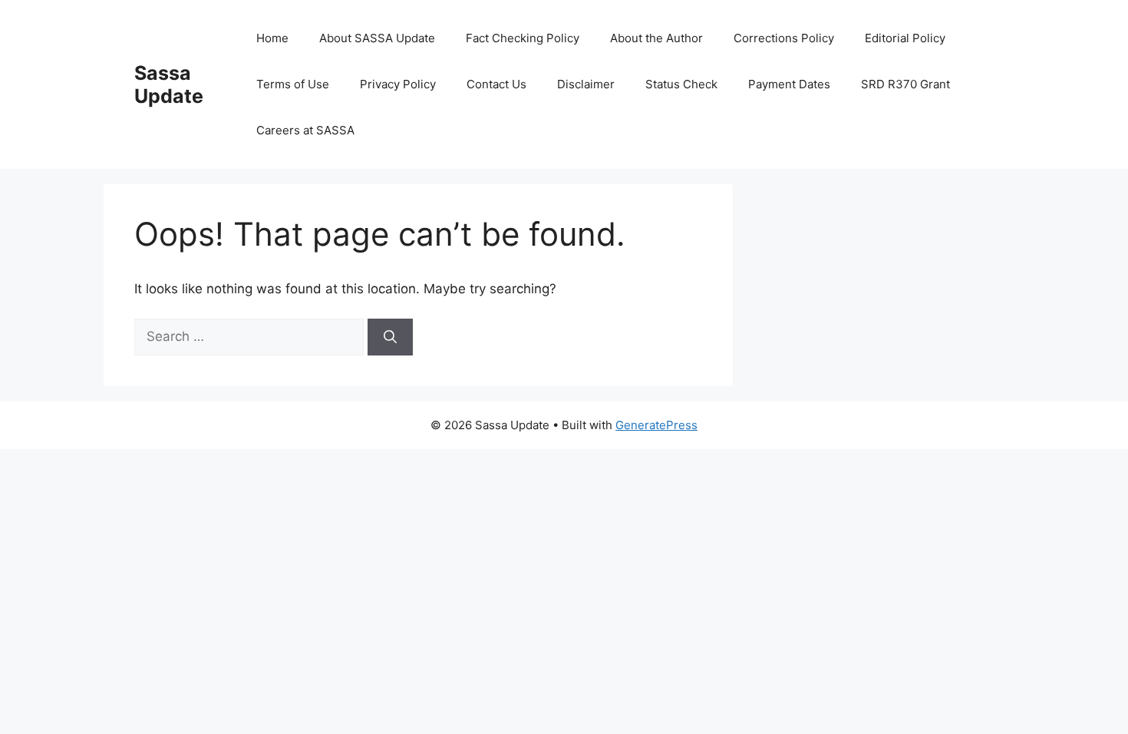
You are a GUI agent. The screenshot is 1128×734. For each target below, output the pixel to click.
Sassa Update (168, 84)
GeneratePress (656, 425)
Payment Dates (789, 84)
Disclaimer (586, 84)
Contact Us (496, 84)
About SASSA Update (377, 38)
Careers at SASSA (305, 130)
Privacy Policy (398, 84)
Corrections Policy (784, 38)
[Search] (390, 337)
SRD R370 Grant (905, 84)
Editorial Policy (905, 38)
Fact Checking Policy (522, 38)
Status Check (681, 84)
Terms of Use (292, 84)
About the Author (656, 38)
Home (272, 38)
